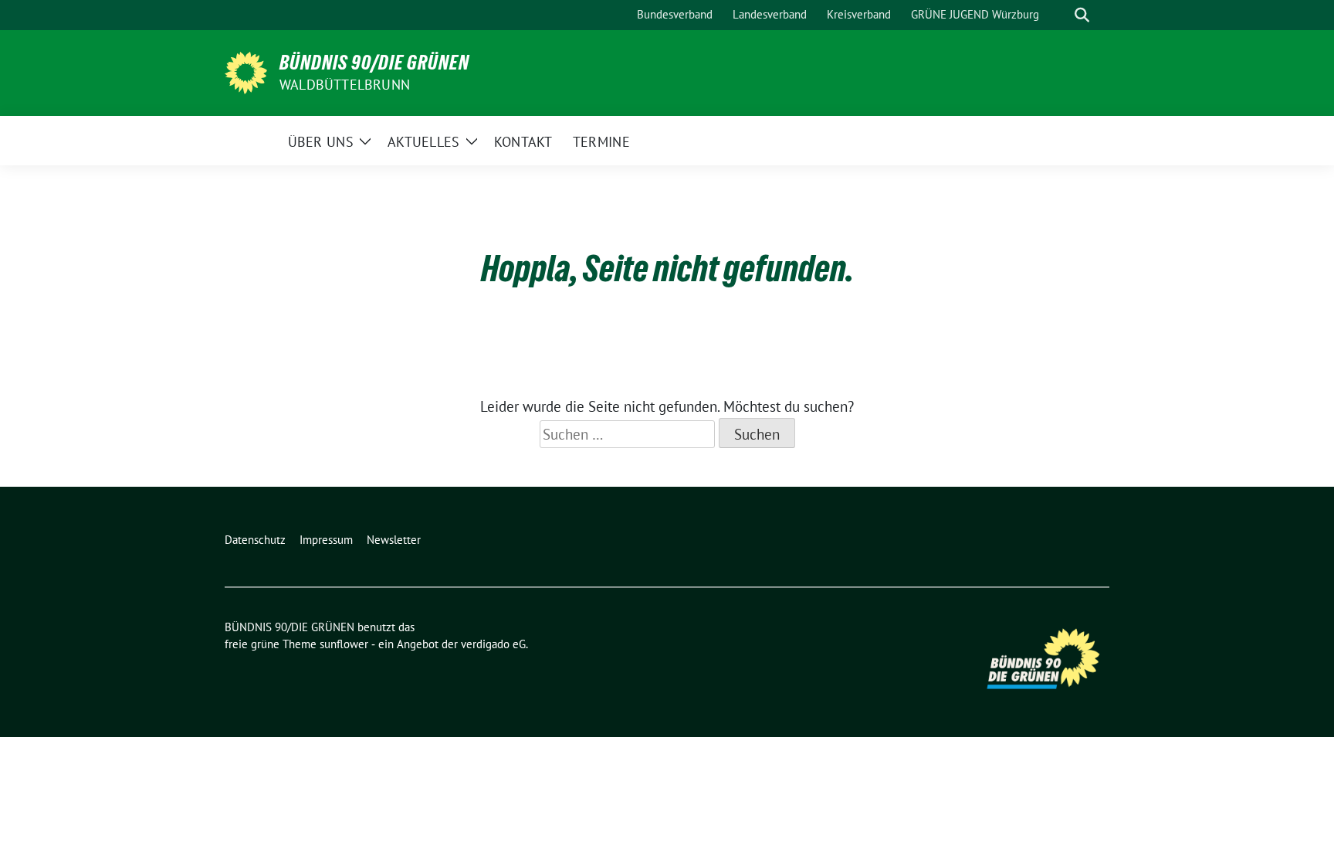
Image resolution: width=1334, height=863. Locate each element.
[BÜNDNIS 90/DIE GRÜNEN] (246, 71)
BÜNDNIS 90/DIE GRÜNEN (374, 62)
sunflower (344, 644)
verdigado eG (493, 644)
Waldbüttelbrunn (344, 84)
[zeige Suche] (1082, 15)
